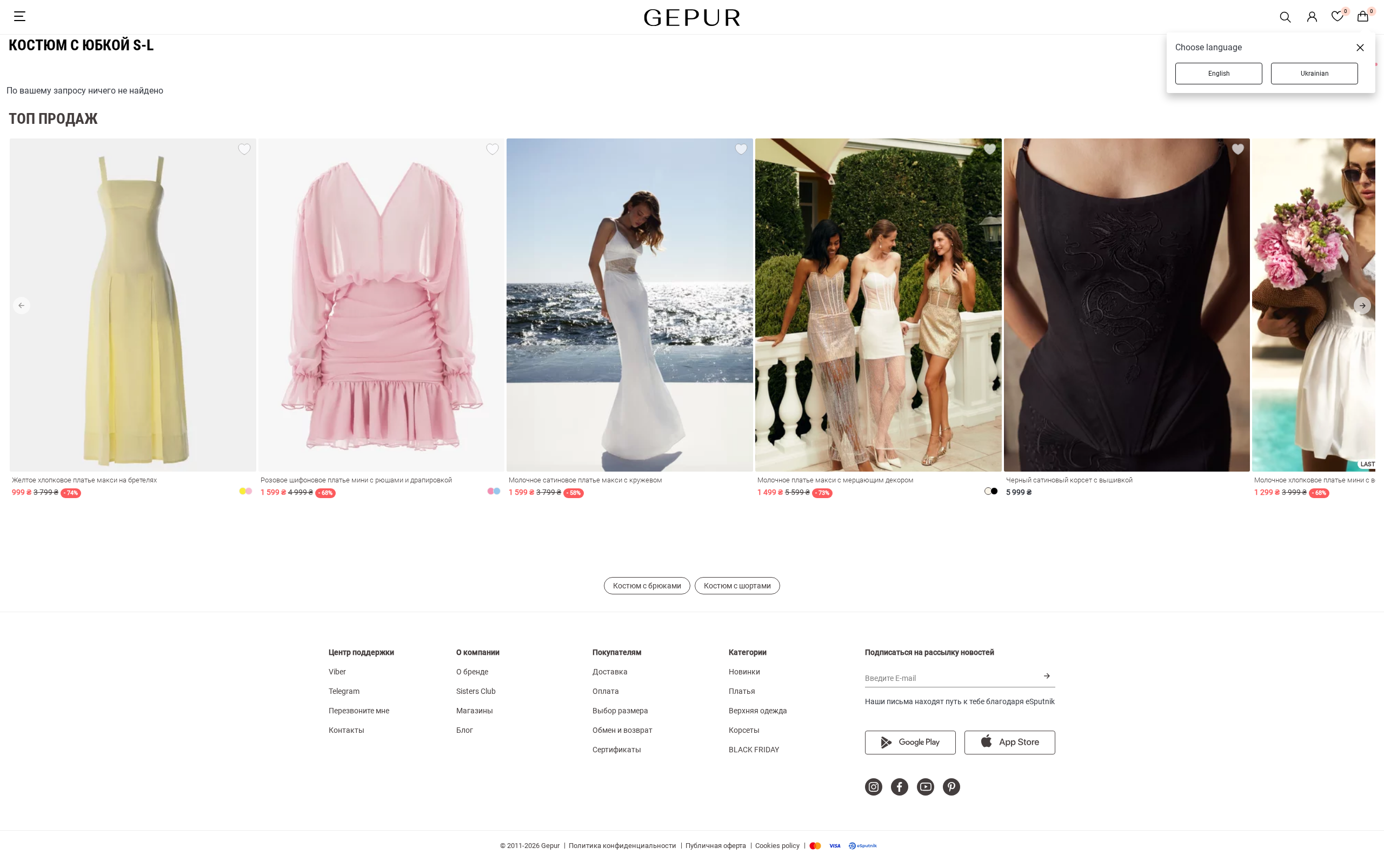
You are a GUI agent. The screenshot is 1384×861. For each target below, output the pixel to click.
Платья (742, 691)
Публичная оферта (716, 846)
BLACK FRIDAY (754, 749)
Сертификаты (617, 749)
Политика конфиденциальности (622, 846)
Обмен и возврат (623, 730)
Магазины (474, 710)
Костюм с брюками (647, 585)
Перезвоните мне (359, 710)
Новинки (744, 671)
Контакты (346, 730)
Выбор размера (620, 710)
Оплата (606, 691)
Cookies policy (777, 846)
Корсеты (744, 730)
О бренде (472, 671)
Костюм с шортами (737, 585)
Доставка (610, 671)
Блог (464, 730)
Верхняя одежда (758, 710)
